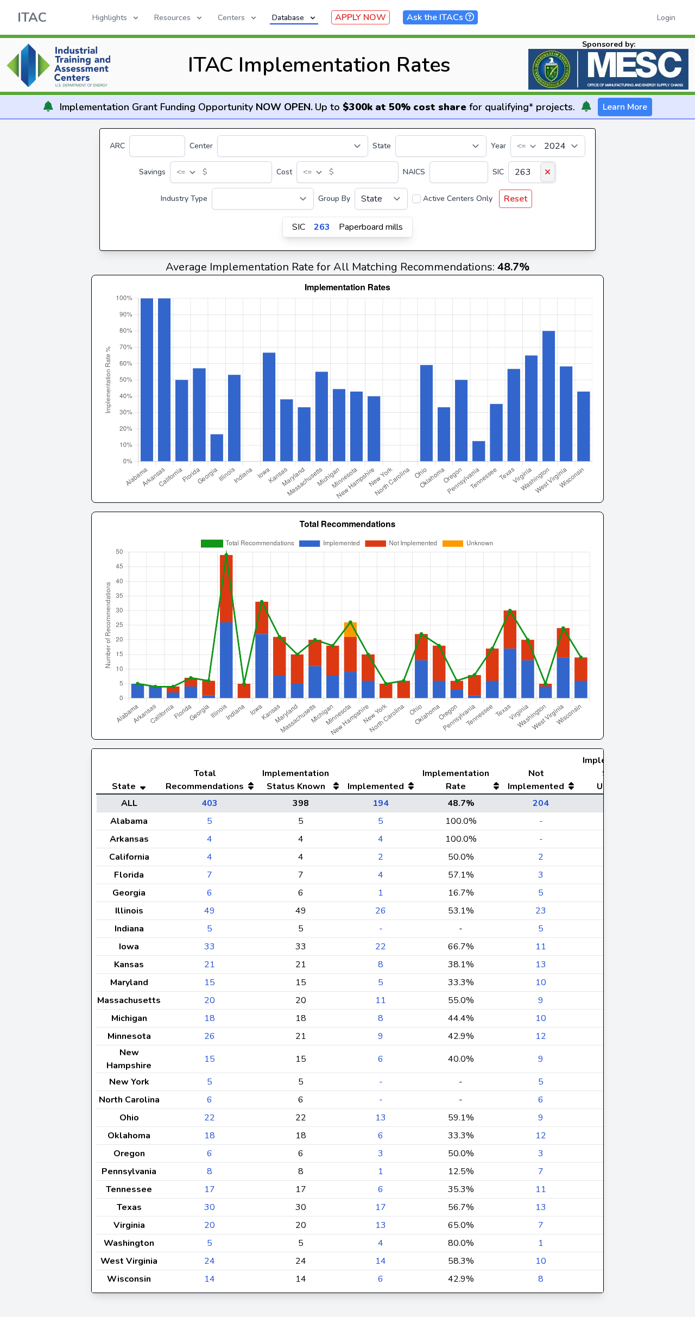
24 (209, 1261)
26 (380, 911)
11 (540, 947)
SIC (498, 172)
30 (209, 1207)
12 (540, 1036)
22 (380, 947)
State (381, 146)
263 (322, 227)
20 (209, 1000)
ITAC (32, 17)
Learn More (625, 107)
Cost (284, 172)
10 (540, 982)
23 (540, 911)
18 (209, 1018)
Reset (515, 199)
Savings (152, 172)
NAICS (414, 172)
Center (201, 146)
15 (209, 982)
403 (209, 803)
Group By (334, 198)
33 (209, 947)
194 (380, 803)
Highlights (109, 17)
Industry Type (184, 198)
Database (288, 17)
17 (209, 1189)
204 (541, 803)
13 (540, 965)
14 (380, 1261)
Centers (231, 17)
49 (209, 911)
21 (209, 965)
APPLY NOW (360, 17)
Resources (172, 17)
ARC (117, 146)
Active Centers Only (457, 198)
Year (498, 146)
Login (666, 17)
